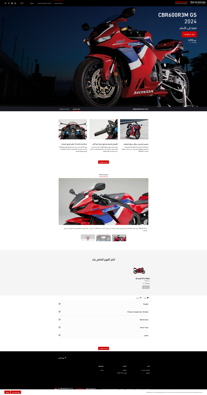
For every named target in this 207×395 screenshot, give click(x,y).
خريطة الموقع (121, 389)
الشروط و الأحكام (139, 389)
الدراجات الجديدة (58, 3)
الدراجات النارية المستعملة (44, 3)
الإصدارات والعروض (64, 109)
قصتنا (102, 370)
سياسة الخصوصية (147, 389)
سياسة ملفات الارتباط (130, 389)
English (22, 3)
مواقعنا (125, 370)
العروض (32, 3)
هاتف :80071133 (122, 373)
